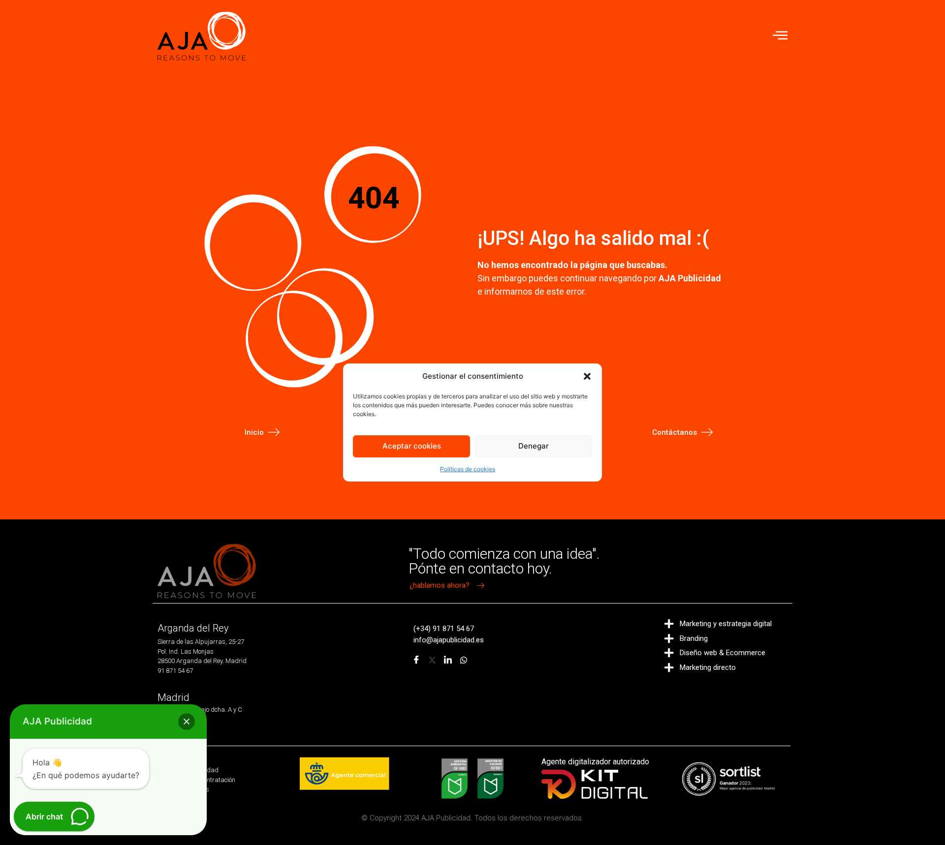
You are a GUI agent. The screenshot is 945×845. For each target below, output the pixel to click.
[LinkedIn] (448, 660)
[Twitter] (432, 660)
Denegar (533, 446)
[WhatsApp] (464, 660)
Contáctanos (674, 432)
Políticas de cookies (467, 469)
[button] (587, 376)
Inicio (254, 432)
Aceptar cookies (411, 446)
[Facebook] (416, 660)
